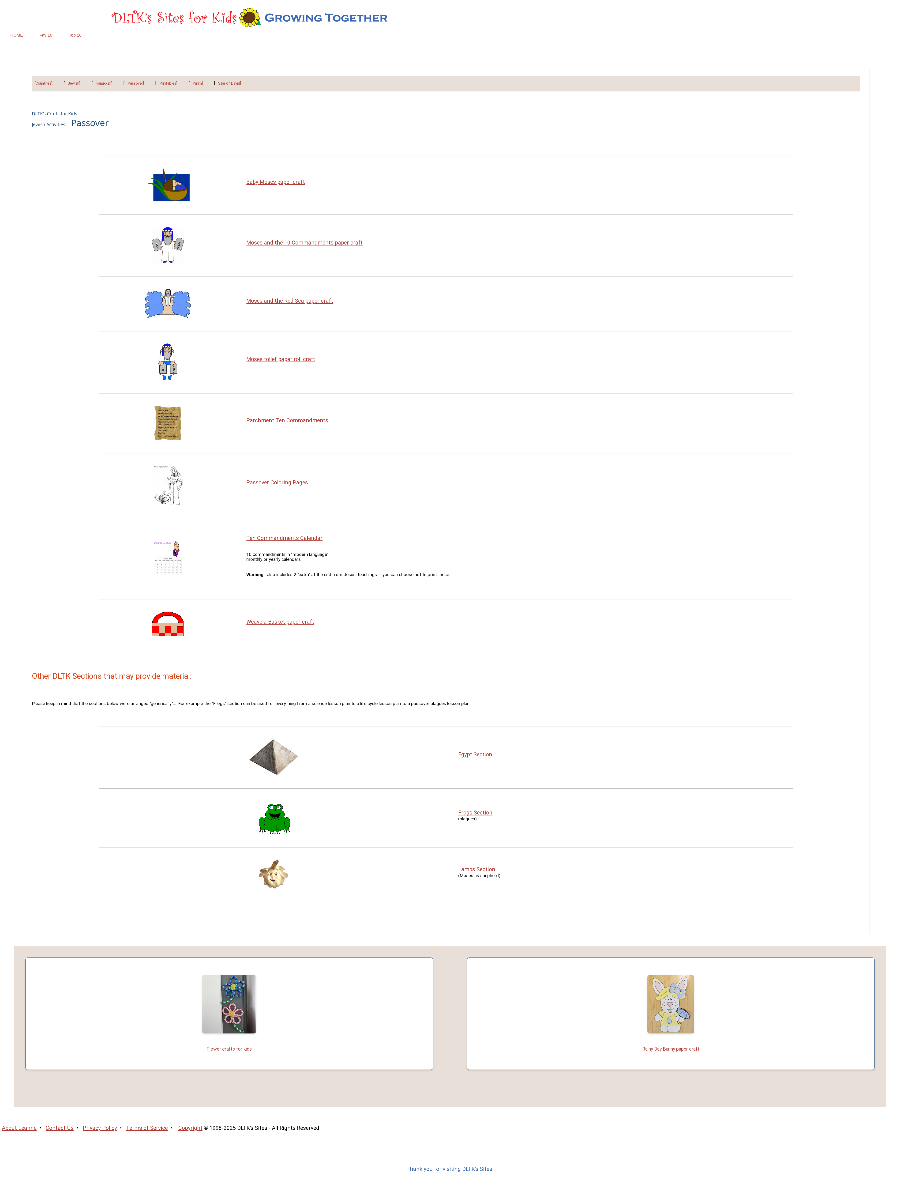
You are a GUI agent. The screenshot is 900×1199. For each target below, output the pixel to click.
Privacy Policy (100, 1128)
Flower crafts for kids (229, 1049)
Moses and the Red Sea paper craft (289, 301)
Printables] (168, 83)
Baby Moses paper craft (275, 182)
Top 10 (75, 35)
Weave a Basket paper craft (280, 622)
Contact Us (60, 1128)
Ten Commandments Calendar (284, 538)
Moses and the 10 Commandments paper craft (304, 243)
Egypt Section (475, 754)
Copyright (190, 1128)
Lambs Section (476, 869)
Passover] (136, 83)
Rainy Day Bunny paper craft (670, 1049)
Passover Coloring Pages (277, 482)
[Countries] (43, 83)
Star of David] (229, 83)
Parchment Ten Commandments (287, 420)
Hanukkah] (104, 83)
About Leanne (19, 1128)
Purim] (197, 83)
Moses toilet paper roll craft (280, 359)
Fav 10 (45, 35)
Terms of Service (147, 1128)
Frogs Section (475, 813)
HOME (16, 35)
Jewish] (74, 83)
